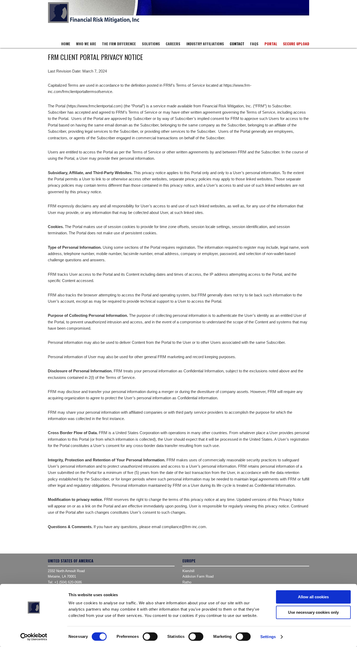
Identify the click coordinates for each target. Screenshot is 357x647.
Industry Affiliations (205, 43)
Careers (173, 43)
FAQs (254, 43)
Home (65, 43)
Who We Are (86, 43)
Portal (270, 43)
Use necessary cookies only (313, 612)
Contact (237, 43)
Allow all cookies (313, 597)
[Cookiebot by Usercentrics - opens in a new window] (34, 637)
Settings (268, 636)
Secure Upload (296, 43)
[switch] (150, 636)
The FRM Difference (119, 43)
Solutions (151, 43)
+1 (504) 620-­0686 (68, 582)
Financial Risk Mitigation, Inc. (93, 12)
